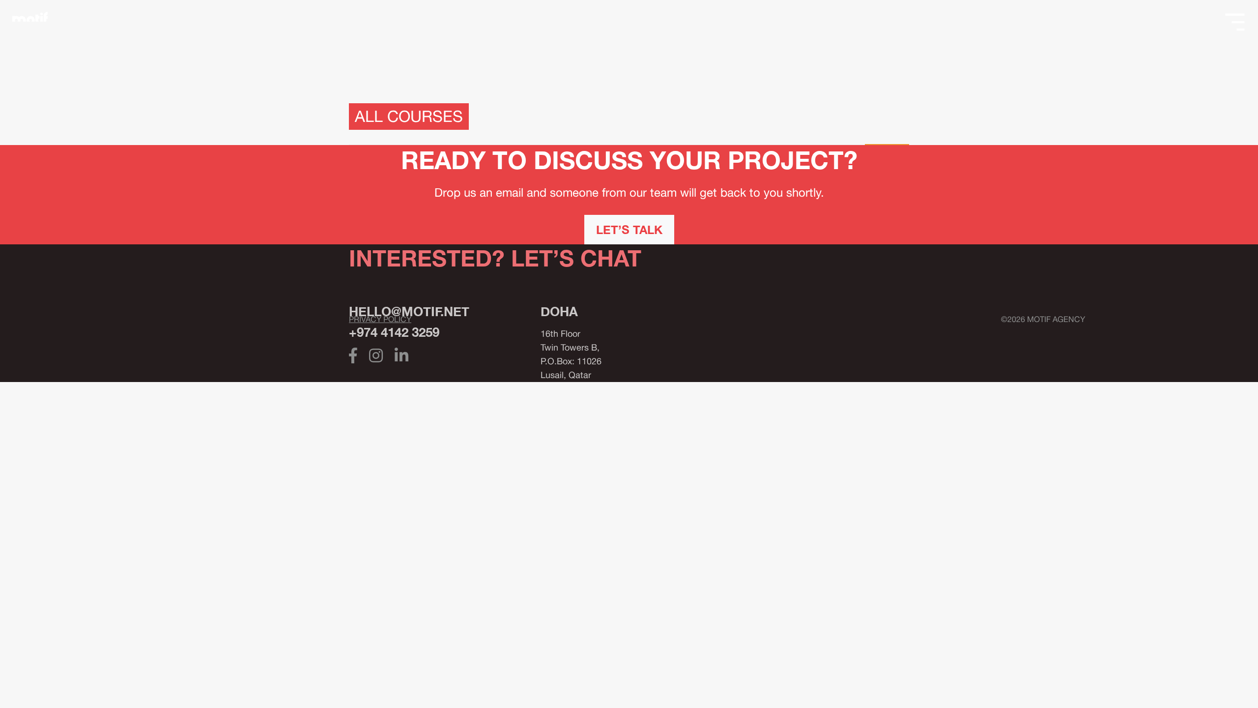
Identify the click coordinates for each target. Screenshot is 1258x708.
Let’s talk (629, 229)
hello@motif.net (409, 311)
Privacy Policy (380, 319)
